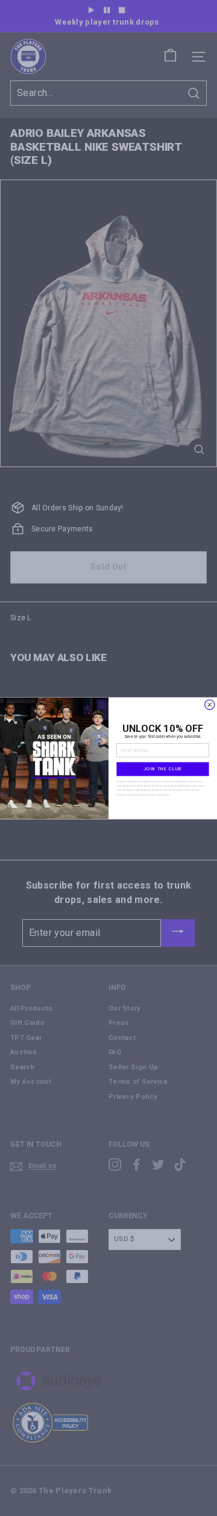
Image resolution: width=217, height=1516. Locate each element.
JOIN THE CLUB (162, 769)
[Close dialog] (210, 704)
